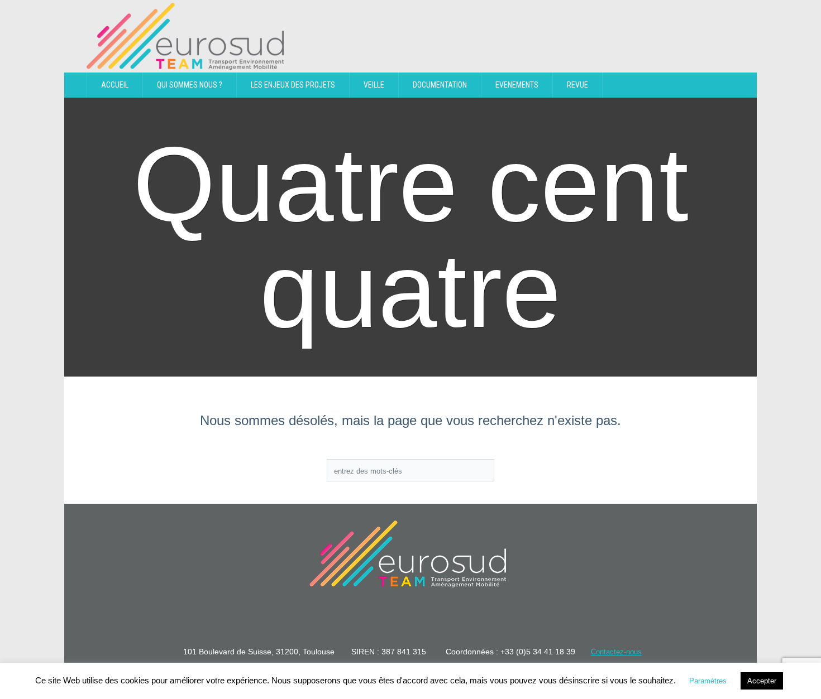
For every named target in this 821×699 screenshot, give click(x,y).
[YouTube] (428, 618)
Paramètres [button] (708, 681)
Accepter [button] (761, 681)
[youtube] (698, 36)
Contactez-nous (616, 652)
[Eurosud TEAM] (407, 553)
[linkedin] (393, 618)
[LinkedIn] (674, 36)
